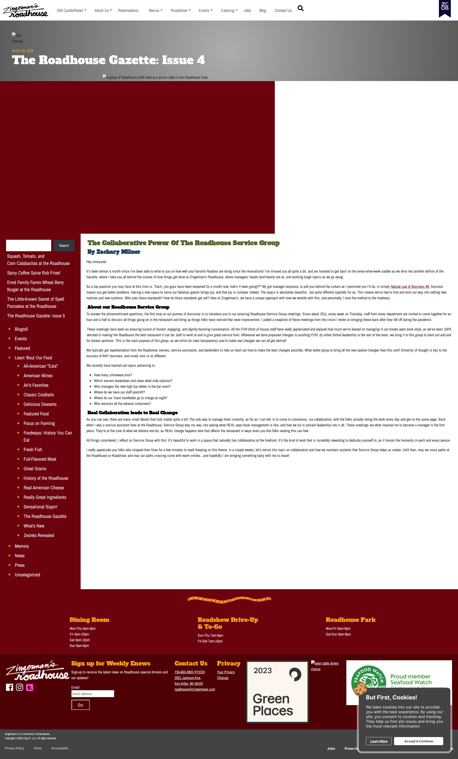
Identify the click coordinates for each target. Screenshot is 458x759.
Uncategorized (27, 574)
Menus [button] (156, 10)
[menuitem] (71, 10)
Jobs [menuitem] (247, 10)
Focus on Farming (39, 423)
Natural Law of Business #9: (410, 286)
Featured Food (36, 413)
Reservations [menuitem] (128, 10)
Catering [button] (229, 10)
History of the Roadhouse (46, 478)
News (20, 555)
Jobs (331, 748)
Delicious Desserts (40, 404)
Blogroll (21, 329)
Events (21, 338)
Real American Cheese (44, 487)
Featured (22, 348)
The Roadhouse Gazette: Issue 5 (36, 315)
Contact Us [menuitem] (283, 10)
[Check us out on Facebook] (9, 687)
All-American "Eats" (41, 366)
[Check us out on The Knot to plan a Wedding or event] (29, 687)
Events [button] (206, 10)
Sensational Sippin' (41, 506)
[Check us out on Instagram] (19, 687)
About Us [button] (103, 10)
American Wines (38, 375)
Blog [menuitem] (262, 10)
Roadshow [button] (181, 10)
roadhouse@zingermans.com (195, 689)
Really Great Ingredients (45, 497)
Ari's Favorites (36, 385)
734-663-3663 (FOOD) (190, 672)
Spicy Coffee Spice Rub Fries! (33, 272)
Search (64, 245)
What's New (34, 525)
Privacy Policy (14, 748)
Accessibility (59, 748)
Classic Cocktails (39, 394)
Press (20, 565)
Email (75, 687)
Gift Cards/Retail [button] (70, 10)
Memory (22, 546)
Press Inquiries (357, 748)
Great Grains (35, 468)
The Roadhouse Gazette (45, 516)
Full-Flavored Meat (40, 459)
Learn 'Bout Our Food (33, 357)
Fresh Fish (33, 449)
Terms (38, 748)
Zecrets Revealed (39, 535)
